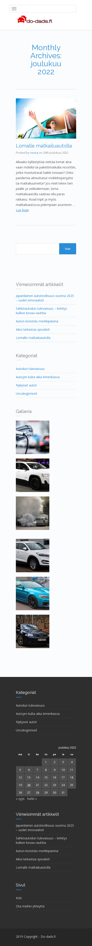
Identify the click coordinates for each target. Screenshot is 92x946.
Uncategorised (26, 393)
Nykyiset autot (26, 385)
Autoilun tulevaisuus (30, 369)
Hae (68, 249)
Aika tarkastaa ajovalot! (33, 329)
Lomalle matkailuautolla (44, 146)
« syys (20, 799)
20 (28, 785)
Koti (19, 898)
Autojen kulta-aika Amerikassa (38, 377)
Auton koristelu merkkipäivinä (37, 321)
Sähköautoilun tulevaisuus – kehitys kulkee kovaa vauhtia (41, 310)
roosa (34, 153)
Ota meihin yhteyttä (30, 906)
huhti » (32, 799)
